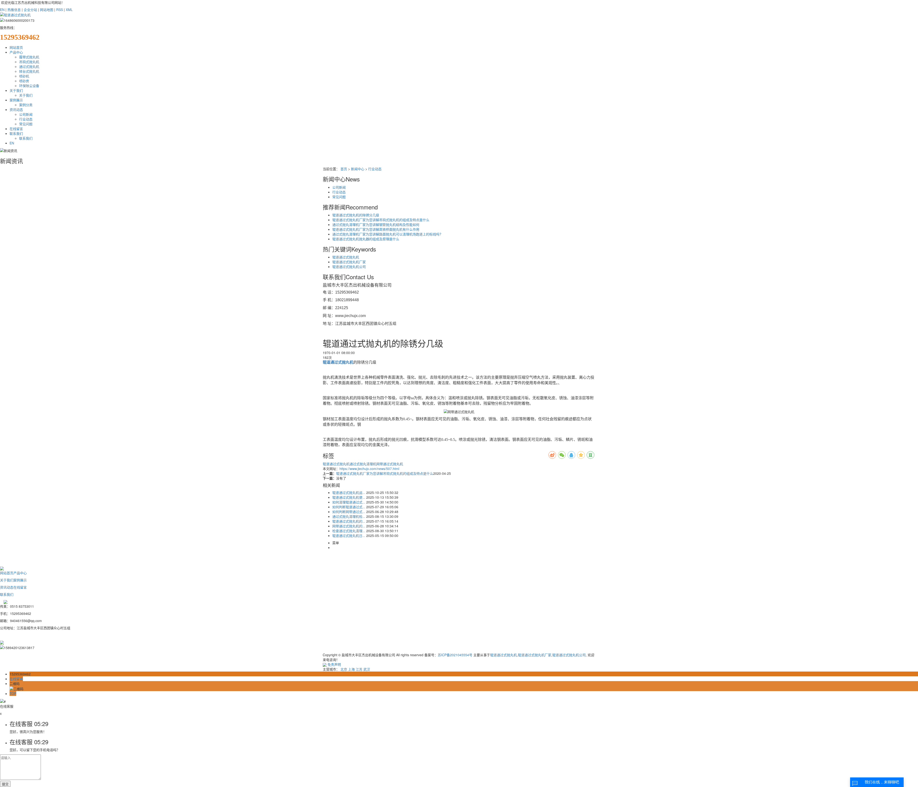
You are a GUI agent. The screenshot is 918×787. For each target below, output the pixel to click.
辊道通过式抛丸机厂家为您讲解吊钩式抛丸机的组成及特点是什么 (380, 219)
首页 (343, 168)
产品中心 (16, 52)
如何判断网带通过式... (348, 511)
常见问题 (26, 123)
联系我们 (16, 133)
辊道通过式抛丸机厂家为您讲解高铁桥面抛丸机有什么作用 (375, 229)
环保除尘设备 (29, 85)
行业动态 (26, 119)
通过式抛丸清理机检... (348, 516)
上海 (351, 669)
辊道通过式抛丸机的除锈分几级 (355, 215)
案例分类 (26, 104)
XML (69, 9)
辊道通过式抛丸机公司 (349, 266)
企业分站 (30, 9)
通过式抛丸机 (29, 66)
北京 (343, 669)
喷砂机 (24, 76)
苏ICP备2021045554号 (455, 654)
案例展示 (16, 100)
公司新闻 (26, 114)
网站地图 (46, 9)
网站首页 (16, 47)
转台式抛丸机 (29, 71)
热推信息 (14, 9)
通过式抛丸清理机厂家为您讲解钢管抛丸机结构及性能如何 (375, 224)
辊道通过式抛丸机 (345, 257)
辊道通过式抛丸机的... (348, 521)
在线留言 (16, 128)
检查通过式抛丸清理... (348, 530)
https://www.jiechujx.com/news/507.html (369, 468)
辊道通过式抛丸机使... (348, 497)
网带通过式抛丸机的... (348, 526)
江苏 (359, 669)
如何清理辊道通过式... (348, 502)
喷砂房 (24, 80)
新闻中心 (357, 168)
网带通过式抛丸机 (389, 463)
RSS (59, 9)
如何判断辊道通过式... (348, 506)
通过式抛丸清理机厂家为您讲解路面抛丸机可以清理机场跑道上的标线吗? (386, 234)
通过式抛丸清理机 (363, 463)
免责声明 (334, 664)
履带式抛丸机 (29, 57)
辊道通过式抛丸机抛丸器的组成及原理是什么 (365, 238)
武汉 (366, 669)
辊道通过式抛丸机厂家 (349, 261)
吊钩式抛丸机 (29, 61)
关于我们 (16, 90)
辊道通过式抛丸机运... (348, 492)
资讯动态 (16, 109)
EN (2, 9)
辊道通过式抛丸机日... (348, 535)
